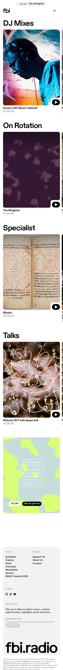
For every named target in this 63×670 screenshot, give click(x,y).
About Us (38, 560)
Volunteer (11, 567)
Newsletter (12, 570)
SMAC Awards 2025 (17, 576)
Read (8, 563)
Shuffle (15, 503)
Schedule (11, 557)
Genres (10, 573)
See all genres (32, 503)
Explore (10, 560)
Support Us (39, 557)
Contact (37, 563)
